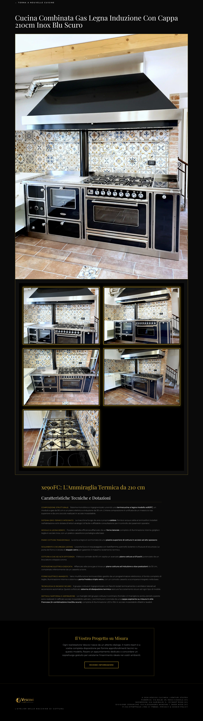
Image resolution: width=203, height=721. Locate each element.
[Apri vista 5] (61, 438)
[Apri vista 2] (141, 315)
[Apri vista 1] (61, 315)
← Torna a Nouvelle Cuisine (35, 3)
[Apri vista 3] (61, 377)
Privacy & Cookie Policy (174, 707)
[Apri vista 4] (141, 377)
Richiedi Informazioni (101, 665)
